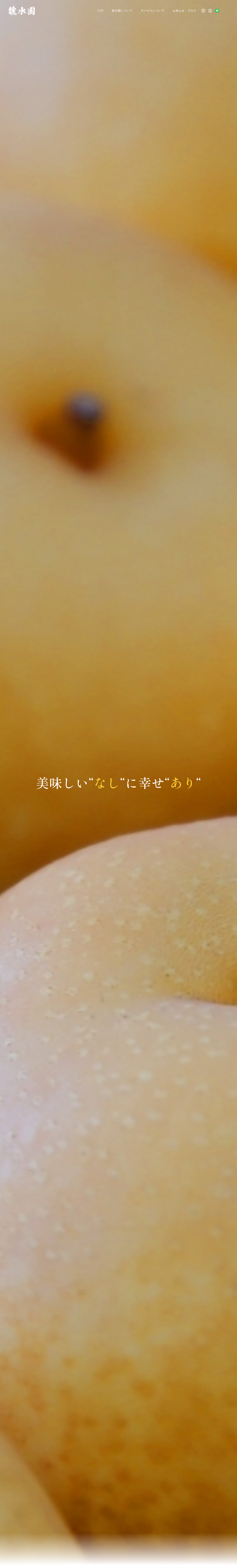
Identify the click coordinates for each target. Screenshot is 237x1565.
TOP (100, 10)
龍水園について (122, 10)
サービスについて (152, 10)
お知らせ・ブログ (184, 10)
